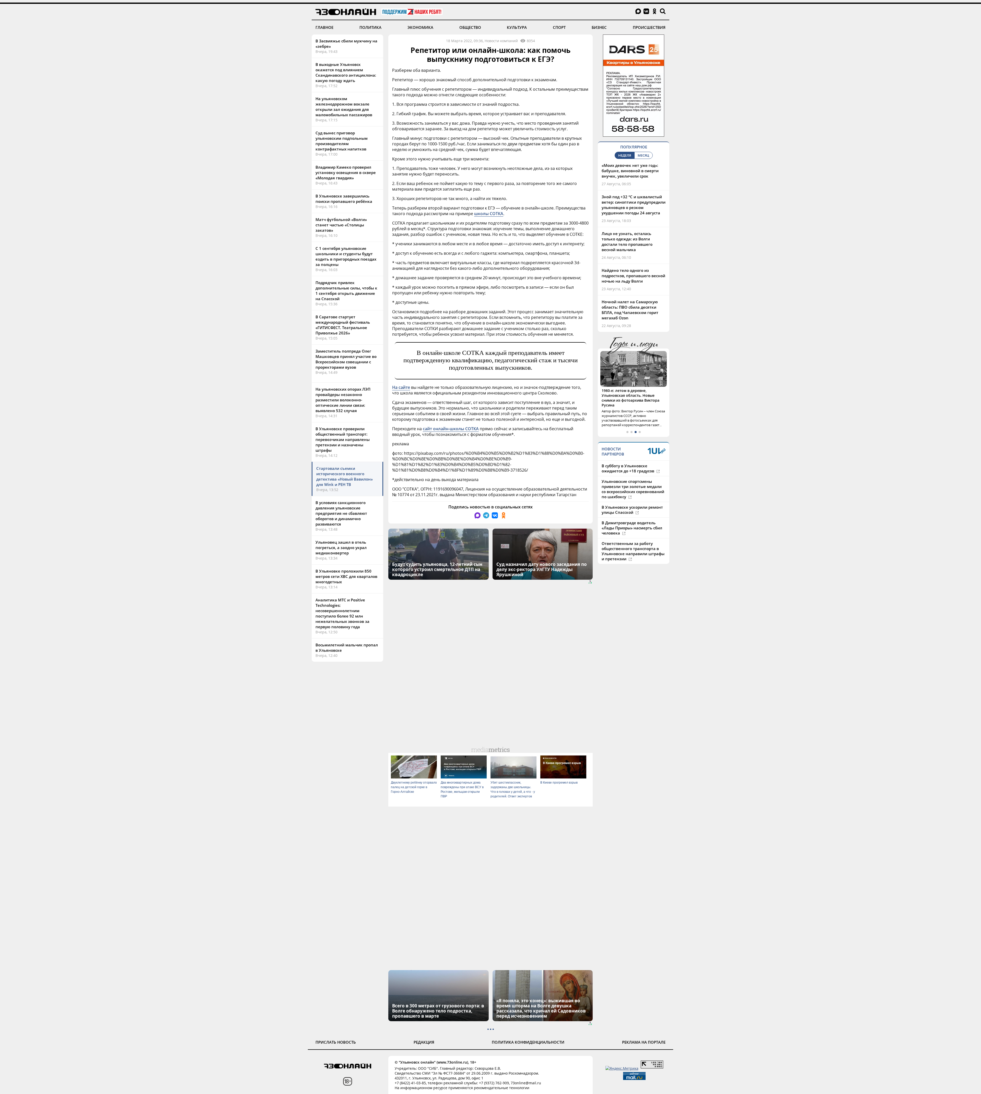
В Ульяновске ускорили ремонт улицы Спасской (632, 500)
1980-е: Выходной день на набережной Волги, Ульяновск (629, 393)
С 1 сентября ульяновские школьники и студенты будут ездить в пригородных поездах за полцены (346, 256)
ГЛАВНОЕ (324, 27)
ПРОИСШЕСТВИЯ (649, 27)
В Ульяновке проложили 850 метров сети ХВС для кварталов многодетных (346, 576)
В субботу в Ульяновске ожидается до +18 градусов (628, 458)
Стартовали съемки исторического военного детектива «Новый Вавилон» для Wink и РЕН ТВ (344, 476)
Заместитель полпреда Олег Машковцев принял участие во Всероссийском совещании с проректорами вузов (346, 359)
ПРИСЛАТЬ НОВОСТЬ (336, 1042)
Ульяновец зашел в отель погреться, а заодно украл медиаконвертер (341, 547)
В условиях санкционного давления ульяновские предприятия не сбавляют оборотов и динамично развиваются (341, 513)
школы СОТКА (488, 213)
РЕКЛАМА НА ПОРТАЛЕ (643, 1042)
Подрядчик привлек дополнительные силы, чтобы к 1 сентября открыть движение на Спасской (346, 290)
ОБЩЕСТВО (470, 27)
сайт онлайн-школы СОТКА (451, 429)
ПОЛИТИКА (370, 27)
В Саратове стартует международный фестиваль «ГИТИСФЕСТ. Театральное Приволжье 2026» (343, 324)
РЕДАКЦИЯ (424, 1042)
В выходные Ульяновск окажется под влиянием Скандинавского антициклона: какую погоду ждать (346, 72)
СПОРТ (559, 27)
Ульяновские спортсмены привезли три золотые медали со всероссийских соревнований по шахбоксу (633, 479)
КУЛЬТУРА (517, 27)
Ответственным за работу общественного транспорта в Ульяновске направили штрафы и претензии (633, 541)
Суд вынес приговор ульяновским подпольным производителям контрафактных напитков (342, 141)
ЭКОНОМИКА (420, 27)
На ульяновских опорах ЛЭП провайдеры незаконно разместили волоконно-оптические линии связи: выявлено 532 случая (343, 400)
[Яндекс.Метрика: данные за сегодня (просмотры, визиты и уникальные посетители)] (621, 1068)
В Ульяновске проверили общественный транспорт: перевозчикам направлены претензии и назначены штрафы (343, 439)
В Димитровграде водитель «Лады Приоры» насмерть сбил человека (632, 518)
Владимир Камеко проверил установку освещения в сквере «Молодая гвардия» (346, 172)
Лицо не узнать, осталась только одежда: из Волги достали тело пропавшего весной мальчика (627, 241)
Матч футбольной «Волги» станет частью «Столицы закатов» (341, 225)
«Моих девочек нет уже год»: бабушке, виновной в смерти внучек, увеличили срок (630, 171)
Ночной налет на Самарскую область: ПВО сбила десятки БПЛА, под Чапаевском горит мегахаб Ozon (630, 309)
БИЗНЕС (599, 27)
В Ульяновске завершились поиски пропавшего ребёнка (344, 198)
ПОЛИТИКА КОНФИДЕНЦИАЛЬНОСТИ (528, 1042)
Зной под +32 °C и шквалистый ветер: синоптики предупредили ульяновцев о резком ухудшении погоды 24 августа (633, 204)
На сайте (401, 387)
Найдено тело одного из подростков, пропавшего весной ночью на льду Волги (633, 276)
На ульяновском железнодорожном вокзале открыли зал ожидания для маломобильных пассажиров (344, 106)
